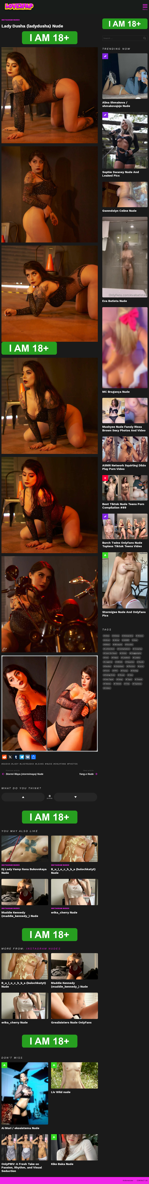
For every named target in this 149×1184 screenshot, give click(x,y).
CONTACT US (142, 1180)
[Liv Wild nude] (74, 1075)
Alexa (116, 636)
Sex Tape (109, 679)
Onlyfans (60, 764)
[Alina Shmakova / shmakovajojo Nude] (125, 76)
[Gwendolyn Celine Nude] (125, 194)
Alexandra (128, 636)
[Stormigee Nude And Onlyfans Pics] (125, 580)
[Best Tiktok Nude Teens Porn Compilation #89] (125, 488)
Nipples (130, 662)
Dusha (6, 764)
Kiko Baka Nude (62, 1164)
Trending (105, 56)
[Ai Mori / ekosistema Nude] (24, 1093)
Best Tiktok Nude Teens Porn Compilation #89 (123, 505)
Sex (131, 675)
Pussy (125, 671)
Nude (49, 764)
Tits (127, 684)
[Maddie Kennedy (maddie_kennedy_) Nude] (24, 892)
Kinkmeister (128, 1180)
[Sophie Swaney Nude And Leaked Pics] (125, 140)
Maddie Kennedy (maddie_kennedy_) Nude (19, 914)
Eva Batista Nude (114, 301)
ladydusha (27, 764)
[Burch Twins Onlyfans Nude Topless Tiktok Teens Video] (125, 526)
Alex (107, 636)
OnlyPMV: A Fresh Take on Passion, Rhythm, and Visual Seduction (21, 1167)
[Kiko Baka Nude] (74, 1147)
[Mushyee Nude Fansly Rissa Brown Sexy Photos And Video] (125, 410)
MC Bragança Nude (116, 391)
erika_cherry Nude (64, 912)
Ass (135, 640)
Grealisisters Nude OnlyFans (71, 1022)
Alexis (140, 636)
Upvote (23, 797)
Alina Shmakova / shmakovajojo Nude (116, 104)
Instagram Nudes (10, 865)
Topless (137, 684)
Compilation (124, 649)
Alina (117, 640)
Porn (107, 671)
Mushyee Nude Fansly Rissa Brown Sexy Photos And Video (124, 428)
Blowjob (118, 645)
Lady (15, 764)
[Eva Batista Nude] (125, 257)
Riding (135, 671)
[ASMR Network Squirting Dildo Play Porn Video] (125, 449)
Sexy (120, 679)
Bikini (107, 645)
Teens (107, 684)
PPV (115, 671)
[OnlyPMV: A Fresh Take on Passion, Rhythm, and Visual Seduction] (24, 1147)
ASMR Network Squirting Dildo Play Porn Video (124, 467)
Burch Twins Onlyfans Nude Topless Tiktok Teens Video (122, 544)
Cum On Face (111, 653)
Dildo (124, 653)
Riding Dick (110, 675)
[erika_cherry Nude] (74, 892)
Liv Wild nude (60, 1092)
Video (107, 688)
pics (141, 666)
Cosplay (138, 649)
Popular (105, 478)
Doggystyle (136, 653)
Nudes (108, 666)
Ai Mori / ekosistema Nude (20, 1128)
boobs (130, 645)
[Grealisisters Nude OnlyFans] (74, 1006)
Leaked (126, 658)
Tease (139, 679)
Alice (107, 640)
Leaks (40, 764)
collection (109, 649)
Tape (129, 679)
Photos (73, 764)
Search (145, 39)
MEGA (119, 662)
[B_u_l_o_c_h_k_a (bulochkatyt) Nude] (74, 849)
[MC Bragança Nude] (125, 347)
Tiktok (118, 684)
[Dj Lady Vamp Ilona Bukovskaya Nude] (24, 849)
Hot (4, 1065)
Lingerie (108, 662)
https (115, 658)
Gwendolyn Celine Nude (119, 210)
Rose (122, 675)
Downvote (75, 797)
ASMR (126, 640)
